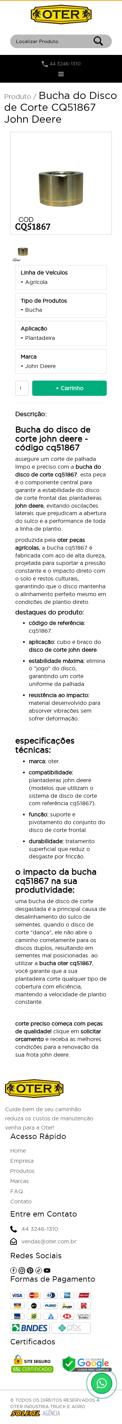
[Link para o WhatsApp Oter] (102, 1383)
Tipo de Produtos (44, 301)
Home (18, 1150)
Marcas (19, 1181)
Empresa (22, 1161)
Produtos (22, 1171)
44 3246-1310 (65, 63)
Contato (21, 1201)
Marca (29, 356)
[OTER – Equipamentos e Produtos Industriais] (61, 14)
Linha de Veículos (44, 272)
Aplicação (34, 328)
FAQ (16, 1191)
